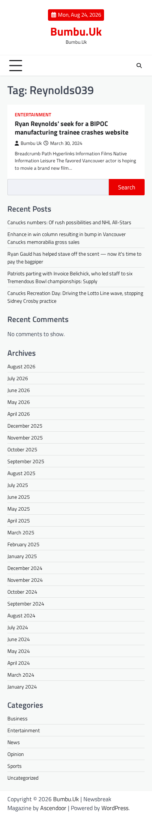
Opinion (15, 754)
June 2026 (18, 390)
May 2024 (18, 651)
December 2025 (24, 425)
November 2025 (25, 437)
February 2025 (23, 544)
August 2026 (21, 366)
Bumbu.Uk (76, 31)
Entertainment (33, 114)
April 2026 (18, 414)
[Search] (139, 65)
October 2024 (22, 592)
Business (17, 718)
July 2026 (17, 378)
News (13, 742)
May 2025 (18, 509)
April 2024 (18, 663)
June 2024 (18, 639)
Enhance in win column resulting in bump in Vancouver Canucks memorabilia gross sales (66, 238)
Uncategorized (22, 778)
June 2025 (18, 497)
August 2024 (21, 615)
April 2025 (18, 520)
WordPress (114, 807)
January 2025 (22, 556)
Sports (14, 766)
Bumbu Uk (31, 143)
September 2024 (25, 603)
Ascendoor (53, 807)
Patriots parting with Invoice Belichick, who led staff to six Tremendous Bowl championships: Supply (69, 277)
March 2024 (20, 675)
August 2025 (21, 473)
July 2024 (17, 627)
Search (126, 187)
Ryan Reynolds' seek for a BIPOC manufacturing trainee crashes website (71, 128)
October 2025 (22, 449)
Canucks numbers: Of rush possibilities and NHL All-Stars (69, 222)
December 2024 (24, 568)
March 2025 (20, 532)
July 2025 (17, 485)
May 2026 (18, 402)
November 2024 (25, 580)
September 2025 (25, 461)
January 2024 (22, 686)
